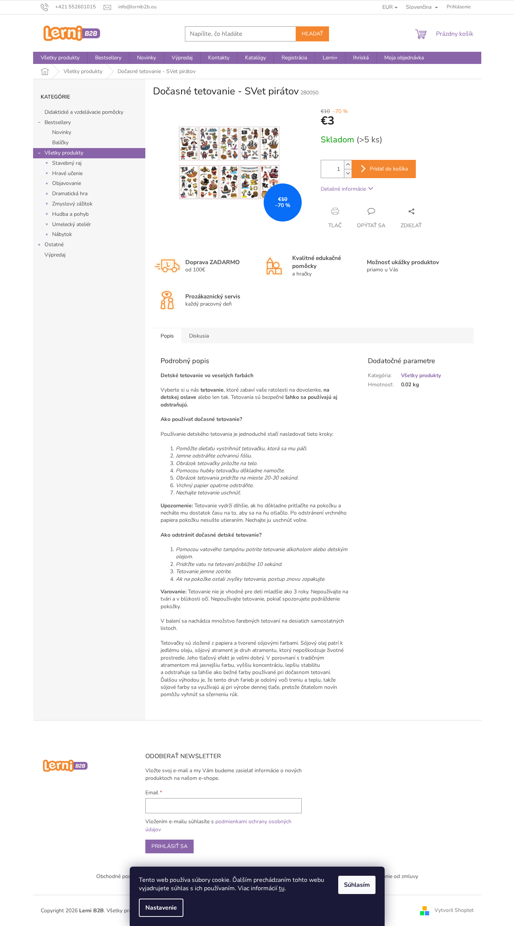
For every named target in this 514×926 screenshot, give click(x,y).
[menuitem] (60, 58)
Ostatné (54, 244)
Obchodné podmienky (122, 876)
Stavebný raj (66, 163)
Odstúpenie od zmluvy (391, 876)
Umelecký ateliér (71, 224)
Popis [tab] (167, 335)
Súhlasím (357, 885)
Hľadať (312, 33)
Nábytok (62, 234)
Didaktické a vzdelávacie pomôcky (84, 112)
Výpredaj (55, 254)
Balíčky (60, 142)
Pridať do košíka (389, 168)
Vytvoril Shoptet (454, 910)
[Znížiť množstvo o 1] (348, 173)
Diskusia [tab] (199, 335)
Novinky (61, 132)
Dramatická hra (70, 193)
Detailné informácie (343, 189)
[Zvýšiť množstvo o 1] (348, 164)
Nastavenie (161, 908)
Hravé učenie (67, 173)
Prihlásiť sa (169, 846)
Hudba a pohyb (70, 214)
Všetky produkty (64, 152)
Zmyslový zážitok (72, 203)
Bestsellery (58, 122)
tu (282, 888)
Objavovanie (66, 183)
